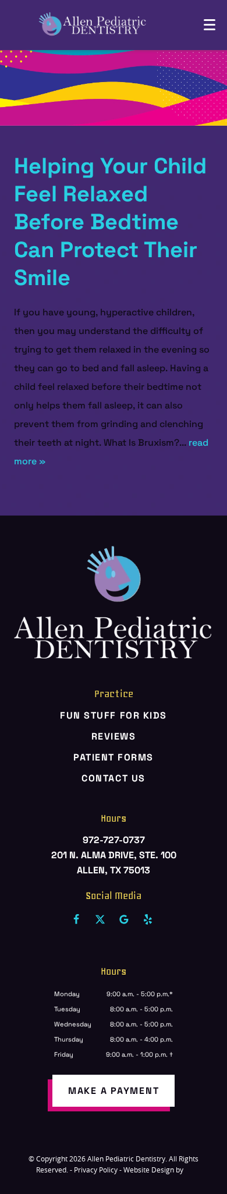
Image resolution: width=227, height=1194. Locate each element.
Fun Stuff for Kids (113, 715)
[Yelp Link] (148, 919)
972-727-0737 (114, 840)
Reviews (113, 736)
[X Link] (100, 919)
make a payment (113, 1091)
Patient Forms (113, 757)
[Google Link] (124, 919)
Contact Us (113, 778)
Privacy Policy (96, 1169)
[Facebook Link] (76, 919)
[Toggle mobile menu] (209, 25)
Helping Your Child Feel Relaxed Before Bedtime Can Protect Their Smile (110, 222)
